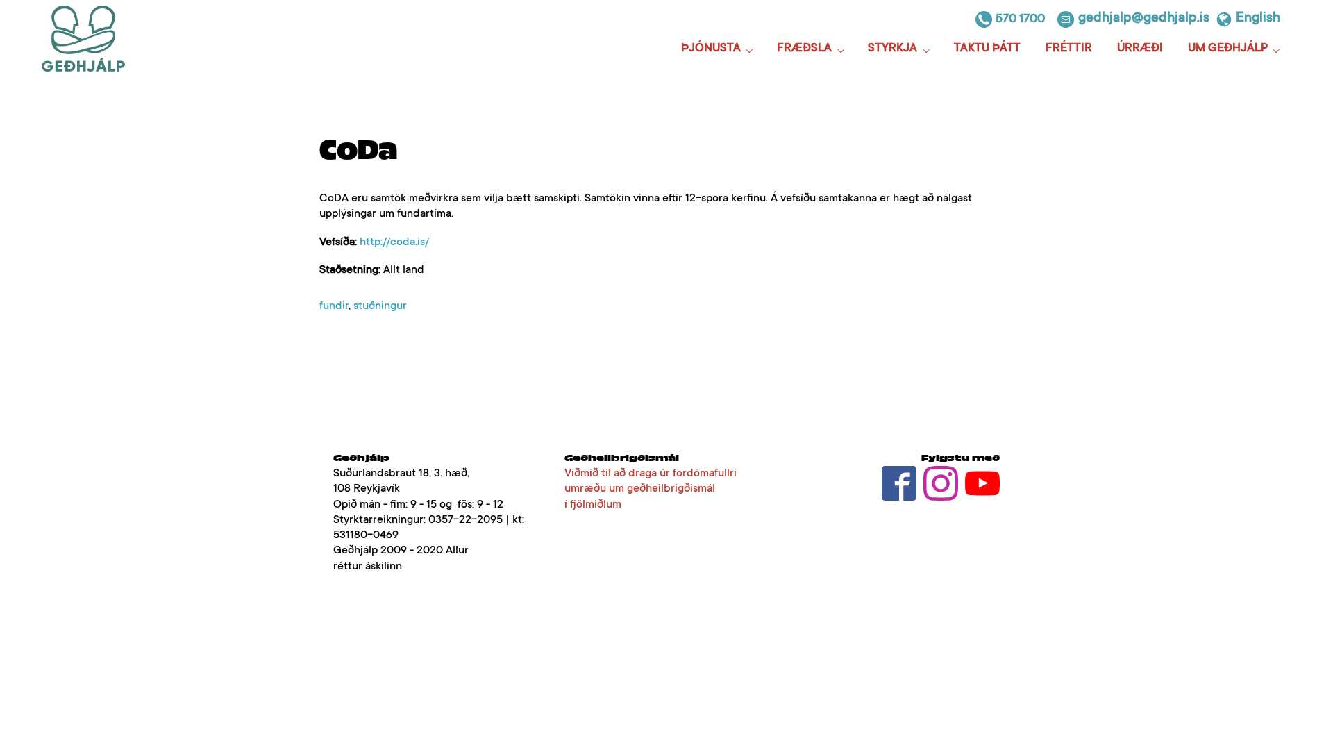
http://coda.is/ (394, 242)
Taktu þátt (987, 49)
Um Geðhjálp (1228, 49)
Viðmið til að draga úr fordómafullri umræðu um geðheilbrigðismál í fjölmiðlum (650, 488)
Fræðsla (804, 49)
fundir (334, 306)
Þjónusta (711, 49)
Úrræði (1140, 49)
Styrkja (892, 49)
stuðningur (380, 306)
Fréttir (1069, 49)
